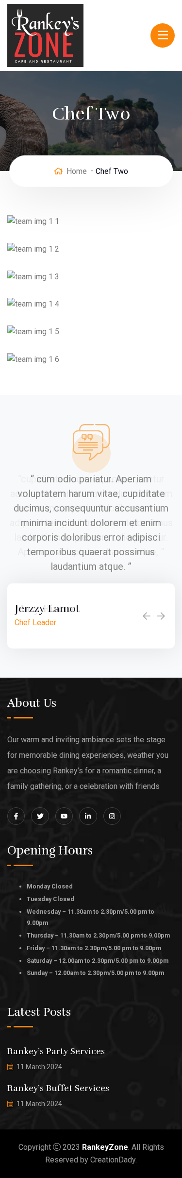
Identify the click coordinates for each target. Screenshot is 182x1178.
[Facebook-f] (16, 816)
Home (76, 171)
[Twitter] (40, 816)
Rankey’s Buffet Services (58, 1088)
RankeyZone (105, 1147)
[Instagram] (112, 816)
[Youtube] (64, 816)
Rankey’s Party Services (56, 1051)
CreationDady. (113, 1159)
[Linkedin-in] (88, 816)
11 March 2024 (39, 1067)
